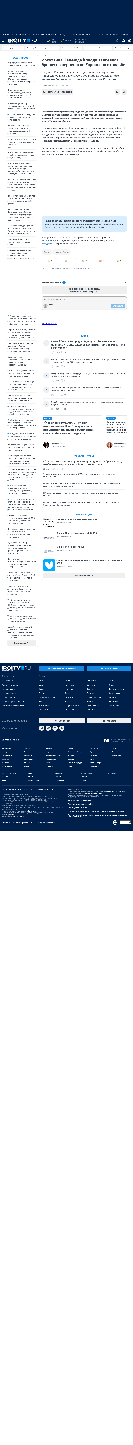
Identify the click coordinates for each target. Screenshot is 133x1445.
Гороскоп (99, 35)
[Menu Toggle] (3, 40)
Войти (51, 307)
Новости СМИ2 (49, 323)
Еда (40, 701)
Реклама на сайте (10, 685)
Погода (63, 35)
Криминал (70, 685)
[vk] (48, 728)
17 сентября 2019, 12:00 (50, 85)
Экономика (114, 701)
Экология (113, 697)
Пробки (67, 41)
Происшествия (94, 697)
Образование (71, 710)
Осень (90, 689)
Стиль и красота (116, 689)
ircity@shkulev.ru (30, 811)
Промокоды (38, 35)
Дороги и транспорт (48, 697)
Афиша (89, 35)
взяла (69, 237)
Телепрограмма (76, 35)
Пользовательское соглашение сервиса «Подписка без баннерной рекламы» (96, 811)
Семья (111, 681)
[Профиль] (130, 40)
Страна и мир (115, 693)
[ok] (61, 728)
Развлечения (93, 706)
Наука (68, 701)
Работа (90, 701)
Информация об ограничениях (79, 800)
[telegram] (41, 728)
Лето (67, 693)
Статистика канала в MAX (13, 706)
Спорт (111, 685)
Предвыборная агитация (13, 701)
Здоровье (43, 710)
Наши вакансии (9, 693)
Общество (91, 681)
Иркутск (47, 252)
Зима (67, 681)
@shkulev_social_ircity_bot (92, 793)
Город (41, 693)
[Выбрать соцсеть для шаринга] (124, 92)
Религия (91, 710)
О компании (7, 681)
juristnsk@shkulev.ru (9, 815)
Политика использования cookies (80, 804)
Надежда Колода (62, 252)
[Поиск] (117, 40)
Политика (91, 693)
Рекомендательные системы (78, 808)
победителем (48, 243)
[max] (55, 728)
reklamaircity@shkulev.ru (116, 791)
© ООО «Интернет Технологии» (43, 823)
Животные (44, 706)
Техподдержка (8, 697)
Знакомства (52, 35)
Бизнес (42, 685)
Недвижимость (23, 35)
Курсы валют (112, 35)
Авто (41, 681)
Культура (69, 689)
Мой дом (69, 697)
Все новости (8, 35)
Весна (41, 689)
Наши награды (8, 689)
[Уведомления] (124, 40)
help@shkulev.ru (18, 816)
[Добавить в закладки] (117, 92)
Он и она (91, 685)
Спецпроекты (115, 706)
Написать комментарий (60, 92)
